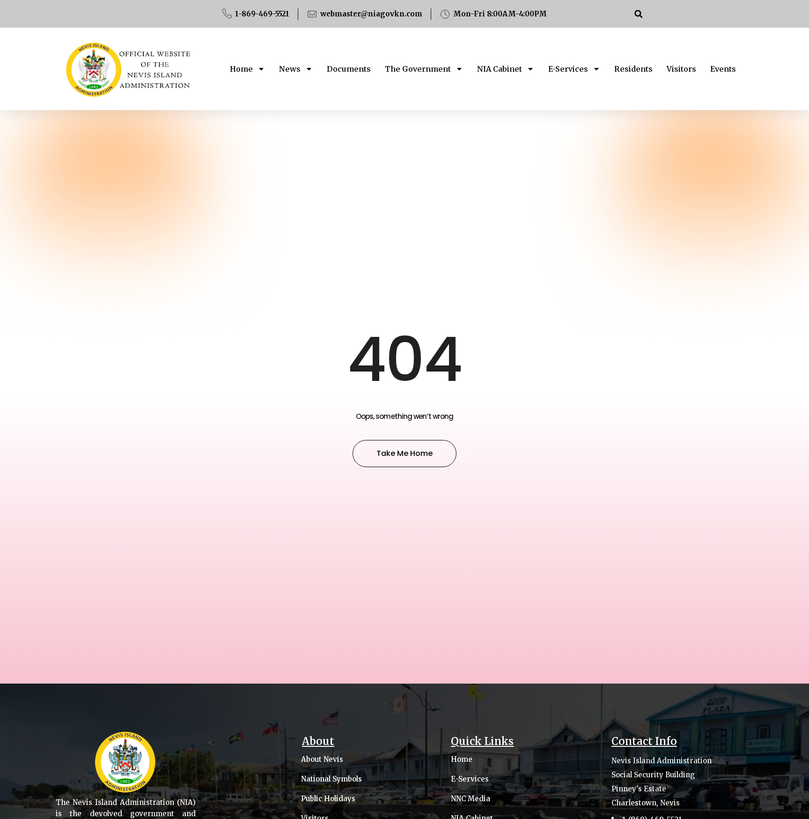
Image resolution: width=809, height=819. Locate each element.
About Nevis (322, 759)
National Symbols (331, 779)
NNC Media (470, 799)
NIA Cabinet (499, 69)
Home (241, 69)
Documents (349, 69)
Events (723, 69)
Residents (633, 69)
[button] (638, 14)
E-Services (568, 69)
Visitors (681, 69)
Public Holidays (328, 799)
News (290, 69)
